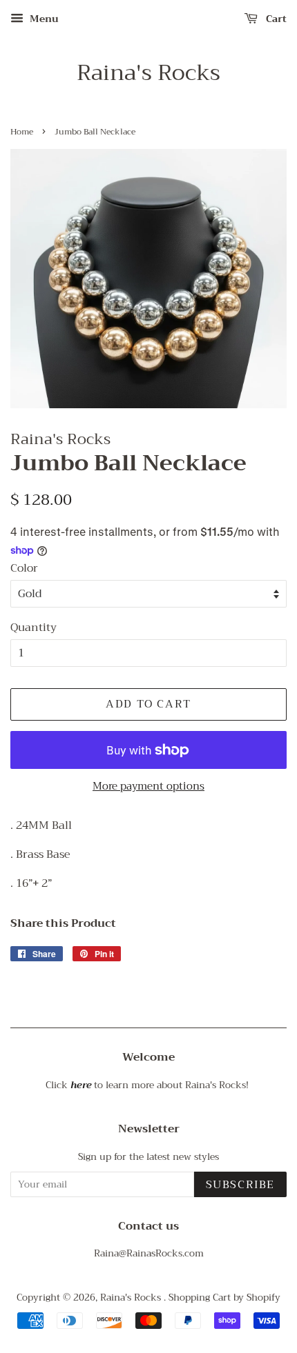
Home (21, 132)
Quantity (33, 628)
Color (24, 568)
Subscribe (240, 1184)
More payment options (148, 786)
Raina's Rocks (148, 73)
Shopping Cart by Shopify (224, 1297)
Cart (275, 18)
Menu (43, 18)
